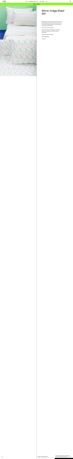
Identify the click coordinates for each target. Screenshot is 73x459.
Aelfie (4, 1)
